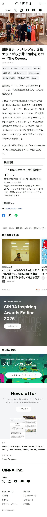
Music (11, 228)
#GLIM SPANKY (9, 78)
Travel (33, 449)
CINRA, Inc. (12, 470)
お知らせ (5, 500)
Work (25, 449)
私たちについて (7, 492)
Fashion (41, 449)
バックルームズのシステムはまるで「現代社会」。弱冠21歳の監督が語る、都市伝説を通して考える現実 (21, 274)
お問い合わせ (28, 500)
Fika (4, 459)
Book (4, 449)
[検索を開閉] (40, 4)
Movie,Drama (28, 446)
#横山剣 (37, 68)
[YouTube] (34, 10)
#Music (34, 78)
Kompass (12, 459)
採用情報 (5, 496)
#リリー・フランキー (10, 68)
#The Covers (34, 73)
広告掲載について (30, 496)
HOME (4, 228)
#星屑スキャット (20, 73)
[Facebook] (27, 10)
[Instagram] (21, 10)
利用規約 (27, 504)
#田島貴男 (7, 73)
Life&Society (15, 449)
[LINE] (40, 10)
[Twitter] (15, 10)
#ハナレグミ (26, 68)
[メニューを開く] (44, 4)
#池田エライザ (23, 78)
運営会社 (27, 492)
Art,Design (15, 446)
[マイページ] (3, 4)
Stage (39, 446)
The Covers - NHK (13, 208)
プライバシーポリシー (10, 504)
